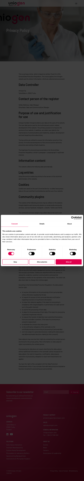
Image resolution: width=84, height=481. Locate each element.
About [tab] (69, 224)
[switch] (32, 253)
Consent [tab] (14, 224)
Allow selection (42, 262)
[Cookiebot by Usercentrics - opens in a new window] (73, 217)
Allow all (69, 262)
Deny (15, 262)
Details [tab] (42, 224)
